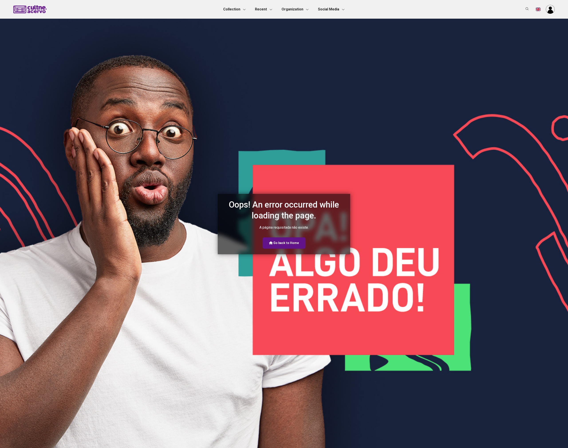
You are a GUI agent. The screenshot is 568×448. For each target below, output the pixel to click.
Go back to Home (286, 243)
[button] (236, 9)
